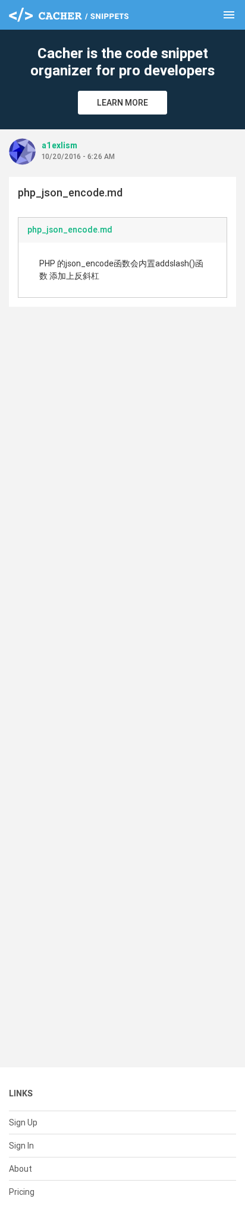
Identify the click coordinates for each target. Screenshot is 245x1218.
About (20, 1168)
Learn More (122, 102)
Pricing (21, 1192)
